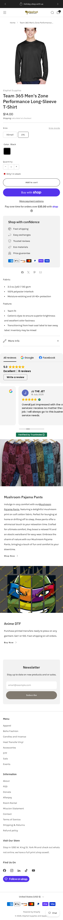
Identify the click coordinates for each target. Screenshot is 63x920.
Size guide (54, 128)
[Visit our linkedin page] (19, 870)
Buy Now (9, 642)
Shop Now (9, 556)
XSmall (10, 134)
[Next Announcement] (58, 4)
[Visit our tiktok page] (26, 870)
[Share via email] (41, 272)
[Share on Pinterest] (34, 272)
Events (6, 764)
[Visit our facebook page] (4, 870)
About (6, 781)
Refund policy (10, 830)
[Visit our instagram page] (11, 870)
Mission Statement (13, 808)
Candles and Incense (14, 736)
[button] (27, 357)
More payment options (31, 201)
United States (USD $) (30, 896)
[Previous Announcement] (5, 4)
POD (5, 786)
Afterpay (7, 797)
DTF (5, 753)
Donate (7, 792)
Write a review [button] (15, 377)
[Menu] (4, 12)
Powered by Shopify (31, 912)
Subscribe (31, 695)
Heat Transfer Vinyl (13, 742)
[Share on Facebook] (22, 272)
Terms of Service (11, 819)
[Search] (52, 12)
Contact (7, 814)
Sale (5, 758)
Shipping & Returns (14, 825)
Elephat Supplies (12, 90)
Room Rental (10, 803)
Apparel (7, 725)
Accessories (9, 747)
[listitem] (31, 4)
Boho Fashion (10, 731)
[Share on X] (28, 272)
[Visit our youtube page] (33, 870)
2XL (23, 134)
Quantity (8, 162)
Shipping (7, 118)
